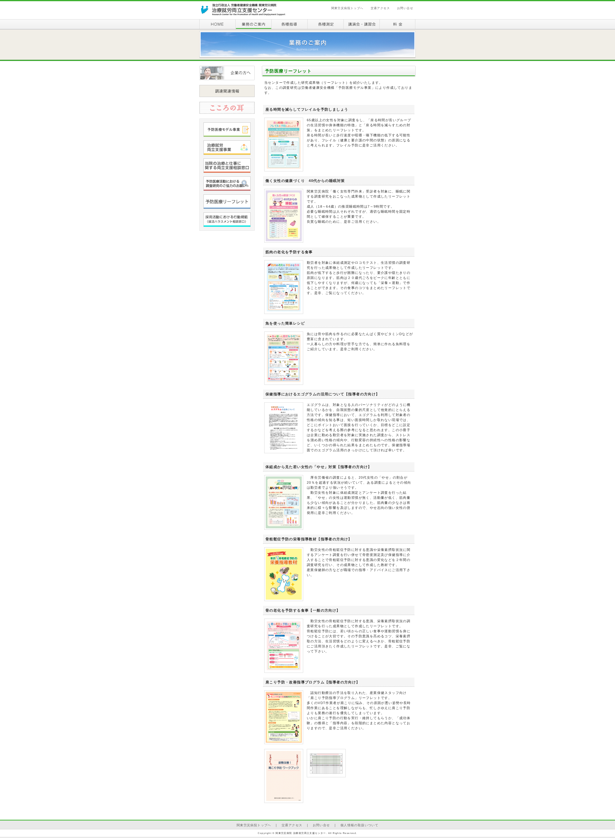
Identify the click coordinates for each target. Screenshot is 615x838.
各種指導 (289, 24)
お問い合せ (405, 8)
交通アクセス (380, 8)
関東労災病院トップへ (347, 8)
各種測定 (326, 24)
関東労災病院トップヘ (254, 825)
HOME (217, 24)
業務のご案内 (253, 24)
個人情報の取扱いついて (359, 825)
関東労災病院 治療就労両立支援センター (242, 9)
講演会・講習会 (362, 24)
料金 (398, 24)
